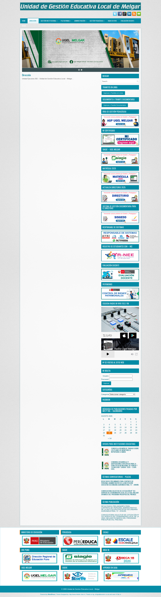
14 (125, 427)
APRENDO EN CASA (110, 567)
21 (125, 430)
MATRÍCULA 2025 (109, 168)
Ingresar (106, 383)
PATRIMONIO (107, 284)
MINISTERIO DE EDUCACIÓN (31, 532)
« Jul (109, 438)
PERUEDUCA (66, 532)
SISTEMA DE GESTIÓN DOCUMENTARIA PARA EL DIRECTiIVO (119, 207)
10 (104, 427)
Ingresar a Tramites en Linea (113, 93)
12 (115, 427)
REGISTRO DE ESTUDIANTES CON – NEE (117, 246)
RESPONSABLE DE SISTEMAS (113, 227)
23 (136, 430)
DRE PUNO (25, 549)
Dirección (33, 21)
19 (115, 430)
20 (120, 430)
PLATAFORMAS (66, 21)
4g (93, 594)
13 (120, 427)
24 (104, 433)
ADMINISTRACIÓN (80, 21)
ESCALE (105, 532)
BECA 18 (106, 549)
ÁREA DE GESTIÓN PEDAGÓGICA (114, 111)
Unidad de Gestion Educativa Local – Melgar (83, 589)
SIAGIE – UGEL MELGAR (111, 149)
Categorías (105, 394)
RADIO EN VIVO (112, 21)
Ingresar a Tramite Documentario (115, 105)
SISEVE (64, 567)
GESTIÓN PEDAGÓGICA (97, 21)
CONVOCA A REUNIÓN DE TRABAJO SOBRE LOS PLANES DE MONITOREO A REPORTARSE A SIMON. (125, 450)
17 (104, 430)
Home (23, 21)
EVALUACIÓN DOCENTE (127, 21)
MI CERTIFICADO (109, 130)
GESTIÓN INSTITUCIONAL (49, 21)
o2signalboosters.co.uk (102, 594)
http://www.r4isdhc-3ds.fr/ (77, 594)
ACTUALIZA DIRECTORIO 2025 (114, 187)
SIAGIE (64, 549)
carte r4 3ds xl (116, 594)
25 (109, 433)
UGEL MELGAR (26, 567)
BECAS (24, 26)
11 (109, 427)
